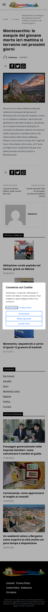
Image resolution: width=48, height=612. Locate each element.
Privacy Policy (25, 307)
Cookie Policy (11, 307)
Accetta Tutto (24, 323)
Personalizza (24, 313)
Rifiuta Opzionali (24, 318)
